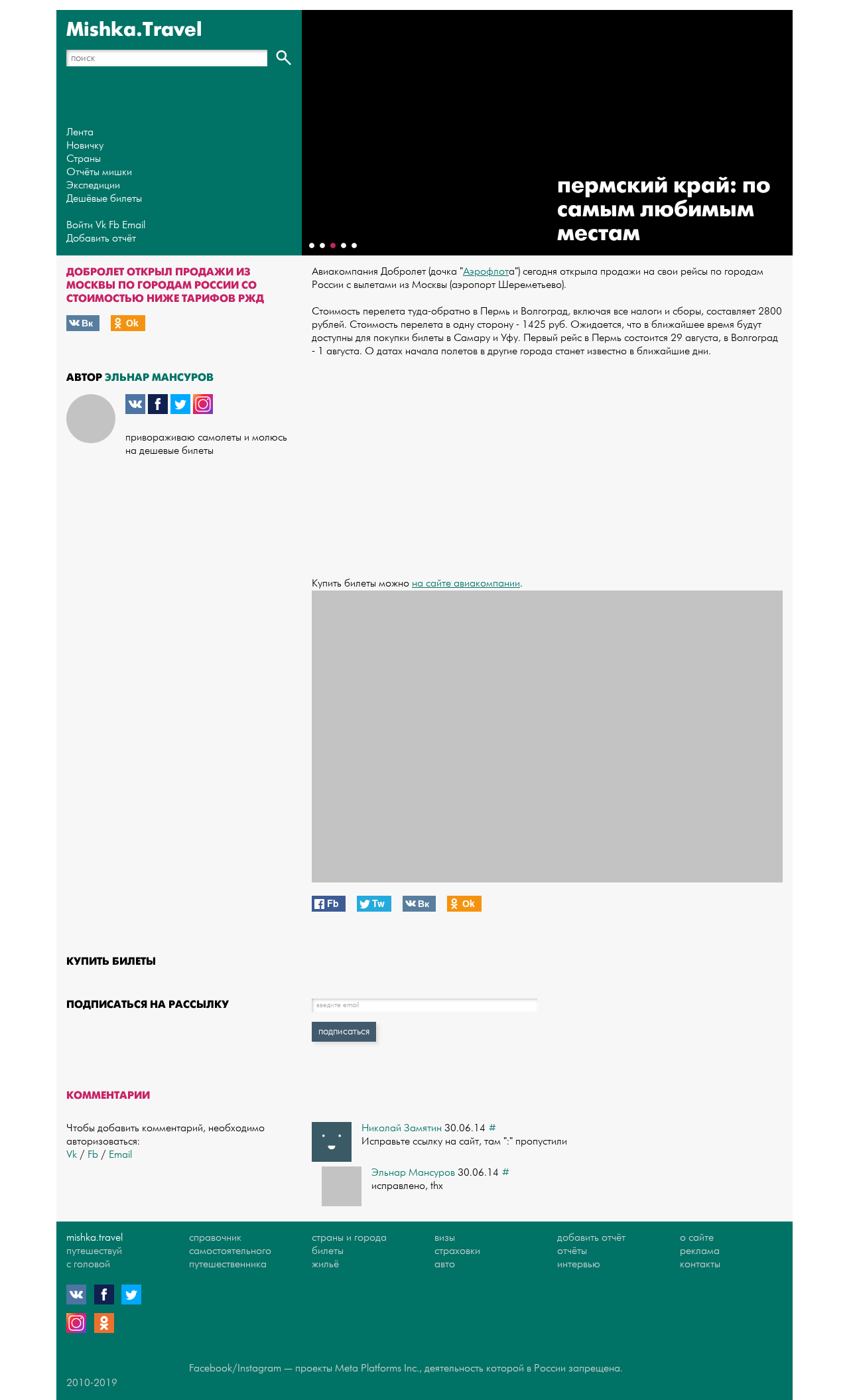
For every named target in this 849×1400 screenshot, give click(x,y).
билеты (328, 1251)
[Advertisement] (547, 461)
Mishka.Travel (134, 30)
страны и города (349, 1237)
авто (444, 1264)
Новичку (84, 145)
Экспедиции (93, 185)
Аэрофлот (486, 271)
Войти (79, 225)
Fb (114, 225)
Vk (101, 225)
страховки (457, 1251)
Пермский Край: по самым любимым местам (664, 209)
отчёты (572, 1251)
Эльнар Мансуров (159, 377)
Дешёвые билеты (104, 198)
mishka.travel (94, 1237)
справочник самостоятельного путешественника (230, 1251)
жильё (325, 1264)
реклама (700, 1251)
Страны (83, 159)
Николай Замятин (401, 1128)
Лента (80, 132)
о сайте (697, 1237)
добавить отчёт (591, 1237)
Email (133, 225)
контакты (700, 1264)
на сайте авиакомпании (466, 583)
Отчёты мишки (99, 172)
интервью (578, 1264)
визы (444, 1237)
